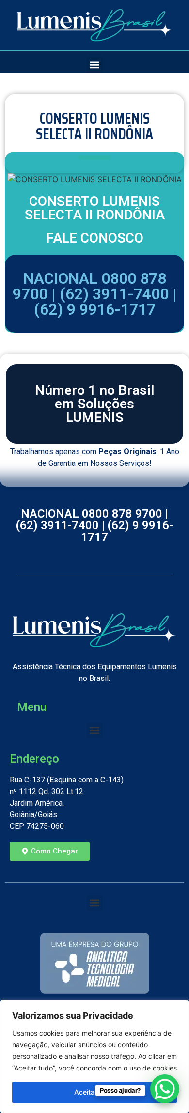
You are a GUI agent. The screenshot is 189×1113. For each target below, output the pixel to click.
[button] (95, 65)
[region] (94, 1056)
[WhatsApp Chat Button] (164, 1088)
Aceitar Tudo (94, 1092)
